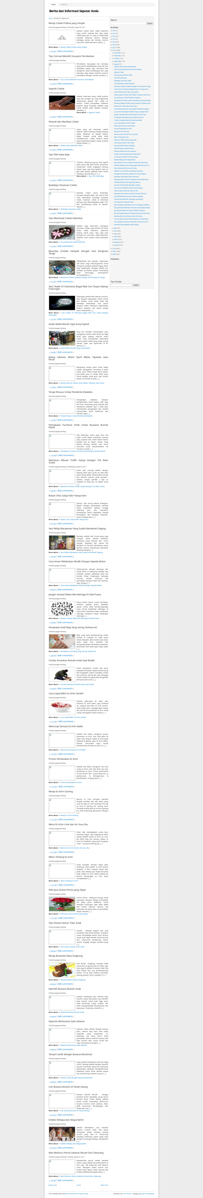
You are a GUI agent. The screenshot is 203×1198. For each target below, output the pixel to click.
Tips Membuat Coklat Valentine (65, 218)
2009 (114, 251)
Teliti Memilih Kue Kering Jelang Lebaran (127, 182)
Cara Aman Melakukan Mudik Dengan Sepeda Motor (77, 561)
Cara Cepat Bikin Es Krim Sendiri (66, 693)
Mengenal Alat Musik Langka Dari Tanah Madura (130, 174)
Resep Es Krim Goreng (61, 791)
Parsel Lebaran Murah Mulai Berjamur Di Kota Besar (131, 219)
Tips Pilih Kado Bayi (59, 154)
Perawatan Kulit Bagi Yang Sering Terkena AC (73, 627)
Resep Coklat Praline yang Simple (67, 23)
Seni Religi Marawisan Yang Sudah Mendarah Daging (77, 528)
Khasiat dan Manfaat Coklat (63, 121)
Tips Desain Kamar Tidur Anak (65, 923)
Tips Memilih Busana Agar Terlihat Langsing (128, 196)
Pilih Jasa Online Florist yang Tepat (67, 890)
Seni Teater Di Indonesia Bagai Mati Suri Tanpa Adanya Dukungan (78, 287)
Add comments (65, 51)
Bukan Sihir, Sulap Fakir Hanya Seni (67, 495)
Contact (64, 5)
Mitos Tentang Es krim (61, 857)
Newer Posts (53, 1185)
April (115, 237)
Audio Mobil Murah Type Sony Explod (69, 324)
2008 (114, 254)
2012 (114, 48)
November (117, 56)
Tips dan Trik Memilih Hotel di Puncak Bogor (128, 188)
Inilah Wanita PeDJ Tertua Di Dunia (125, 168)
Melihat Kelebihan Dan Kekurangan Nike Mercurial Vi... (132, 165)
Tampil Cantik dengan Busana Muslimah (70, 1054)
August (116, 64)
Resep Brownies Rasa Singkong (66, 956)
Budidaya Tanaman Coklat (63, 185)
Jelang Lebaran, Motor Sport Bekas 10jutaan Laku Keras (78, 358)
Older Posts (104, 1185)
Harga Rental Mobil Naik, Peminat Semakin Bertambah (132, 208)
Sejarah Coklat (56, 88)
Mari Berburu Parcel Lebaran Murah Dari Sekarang (76, 1153)
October (116, 58)
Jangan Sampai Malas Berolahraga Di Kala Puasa (75, 594)
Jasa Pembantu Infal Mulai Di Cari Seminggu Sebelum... (132, 205)
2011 (114, 50)
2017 (114, 33)
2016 (114, 36)
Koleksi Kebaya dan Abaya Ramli (66, 1120)
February (117, 242)
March (116, 239)
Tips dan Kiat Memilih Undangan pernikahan (128, 199)
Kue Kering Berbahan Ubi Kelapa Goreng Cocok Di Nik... (132, 213)
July (115, 228)
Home (53, 5)
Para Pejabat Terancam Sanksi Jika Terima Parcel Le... (131, 222)
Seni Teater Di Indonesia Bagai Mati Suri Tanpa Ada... (131, 89)
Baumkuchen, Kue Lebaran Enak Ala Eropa (128, 216)
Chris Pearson (127, 1194)
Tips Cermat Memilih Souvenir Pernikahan (71, 56)
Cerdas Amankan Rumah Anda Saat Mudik (72, 660)
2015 (114, 39)
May (115, 234)
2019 (114, 31)
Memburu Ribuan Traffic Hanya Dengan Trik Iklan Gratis (78, 461)
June (115, 231)
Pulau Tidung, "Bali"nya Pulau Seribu (126, 191)
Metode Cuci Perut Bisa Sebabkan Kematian (128, 171)
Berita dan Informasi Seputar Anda (73, 11)
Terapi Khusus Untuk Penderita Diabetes (70, 392)
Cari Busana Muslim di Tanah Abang (68, 1087)
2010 (114, 249)
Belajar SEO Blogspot (147, 1194)
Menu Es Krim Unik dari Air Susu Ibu (68, 824)
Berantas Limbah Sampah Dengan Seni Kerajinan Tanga (78, 252)
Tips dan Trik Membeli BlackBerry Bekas (127, 185)
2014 (114, 42)
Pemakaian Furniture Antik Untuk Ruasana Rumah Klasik (78, 426)
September (117, 61)
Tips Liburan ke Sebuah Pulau (123, 202)
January (116, 245)
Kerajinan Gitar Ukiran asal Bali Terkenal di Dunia (130, 194)
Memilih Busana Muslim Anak (65, 989)
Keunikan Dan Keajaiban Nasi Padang (126, 225)
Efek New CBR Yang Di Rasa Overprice (126, 177)
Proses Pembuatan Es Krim (63, 759)
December (117, 53)
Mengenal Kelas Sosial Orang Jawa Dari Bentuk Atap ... (132, 179)
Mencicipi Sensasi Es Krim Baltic (66, 726)
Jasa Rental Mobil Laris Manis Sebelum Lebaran (129, 210)
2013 (114, 45)
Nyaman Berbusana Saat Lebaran (67, 1021)
